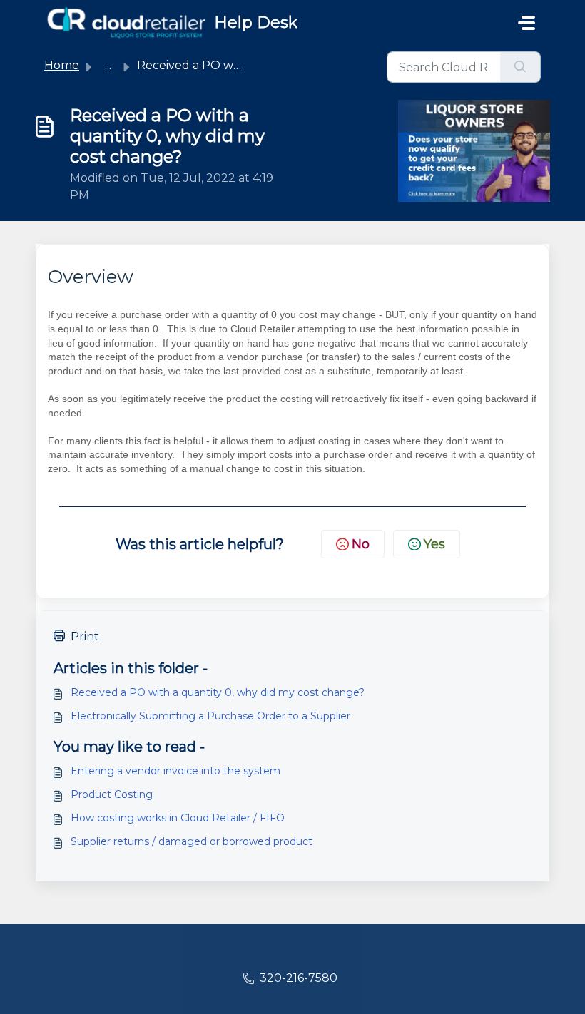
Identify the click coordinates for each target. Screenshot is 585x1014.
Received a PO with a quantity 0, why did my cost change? (218, 692)
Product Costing (112, 794)
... (108, 65)
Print (85, 636)
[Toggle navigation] (526, 23)
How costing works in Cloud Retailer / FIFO (178, 817)
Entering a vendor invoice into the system (175, 770)
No (361, 544)
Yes (434, 544)
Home (61, 65)
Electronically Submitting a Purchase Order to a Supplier (210, 716)
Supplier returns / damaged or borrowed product (191, 841)
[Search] (520, 67)
